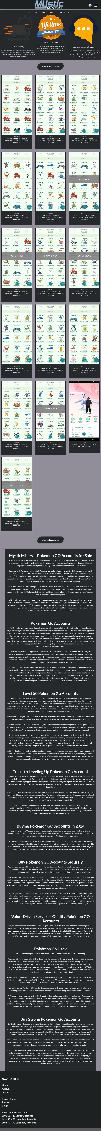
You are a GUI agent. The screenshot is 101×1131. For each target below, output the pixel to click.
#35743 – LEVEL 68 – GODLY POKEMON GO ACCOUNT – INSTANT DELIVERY (16, 293)
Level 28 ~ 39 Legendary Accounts (19, 1119)
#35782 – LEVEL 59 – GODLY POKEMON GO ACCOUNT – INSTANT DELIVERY (84, 217)
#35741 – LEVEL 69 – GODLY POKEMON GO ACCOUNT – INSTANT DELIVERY (84, 293)
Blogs (5, 1105)
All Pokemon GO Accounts (15, 1112)
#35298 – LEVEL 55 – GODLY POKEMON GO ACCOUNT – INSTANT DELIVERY (16, 446)
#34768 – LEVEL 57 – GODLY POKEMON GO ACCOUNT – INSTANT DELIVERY (50, 370)
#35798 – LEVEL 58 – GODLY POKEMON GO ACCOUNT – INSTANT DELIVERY (50, 141)
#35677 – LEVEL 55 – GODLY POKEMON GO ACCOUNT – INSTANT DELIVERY (84, 370)
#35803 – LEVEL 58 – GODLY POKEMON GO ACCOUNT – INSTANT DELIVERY (50, 293)
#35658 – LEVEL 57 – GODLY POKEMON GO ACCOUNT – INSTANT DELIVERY (84, 141)
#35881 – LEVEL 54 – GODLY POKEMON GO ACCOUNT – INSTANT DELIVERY (16, 523)
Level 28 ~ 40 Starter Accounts (17, 1115)
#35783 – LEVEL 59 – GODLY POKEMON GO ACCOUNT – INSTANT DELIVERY (50, 446)
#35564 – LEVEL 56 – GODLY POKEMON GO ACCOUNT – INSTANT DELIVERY (16, 141)
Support (6, 1092)
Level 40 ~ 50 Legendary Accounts (19, 1122)
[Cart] (90, 5)
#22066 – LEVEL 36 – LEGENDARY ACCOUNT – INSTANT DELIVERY (84, 445)
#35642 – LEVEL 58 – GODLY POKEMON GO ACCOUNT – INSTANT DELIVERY (16, 370)
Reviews (6, 1102)
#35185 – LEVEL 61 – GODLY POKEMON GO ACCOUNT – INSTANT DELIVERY (16, 217)
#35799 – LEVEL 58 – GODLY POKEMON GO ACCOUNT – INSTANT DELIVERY (50, 217)
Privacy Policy (9, 1098)
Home (5, 1085)
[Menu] (96, 5)
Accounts (7, 1088)
